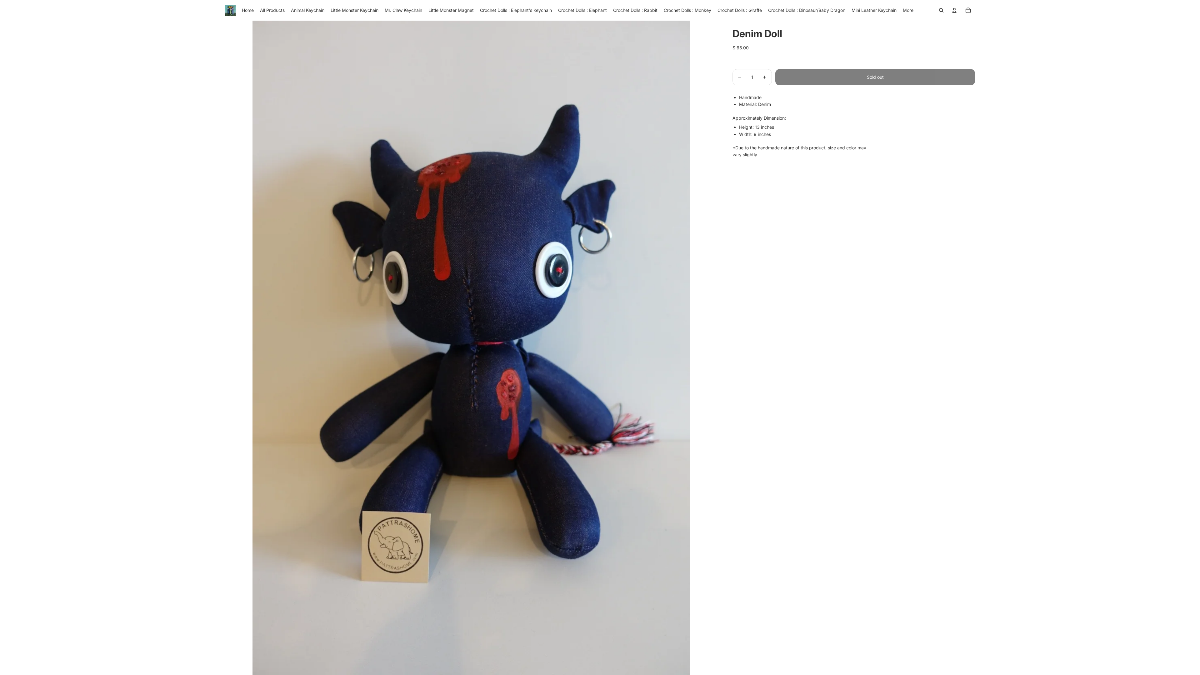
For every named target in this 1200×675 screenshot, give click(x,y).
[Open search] (941, 10)
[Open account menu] (954, 10)
